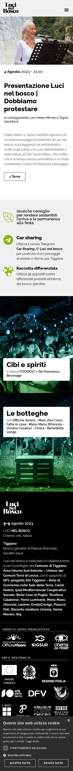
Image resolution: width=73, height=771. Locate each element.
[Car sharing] (8, 240)
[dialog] (36, 743)
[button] (66, 10)
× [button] (68, 720)
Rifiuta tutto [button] (53, 763)
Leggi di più (32, 741)
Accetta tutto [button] (20, 763)
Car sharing (29, 237)
